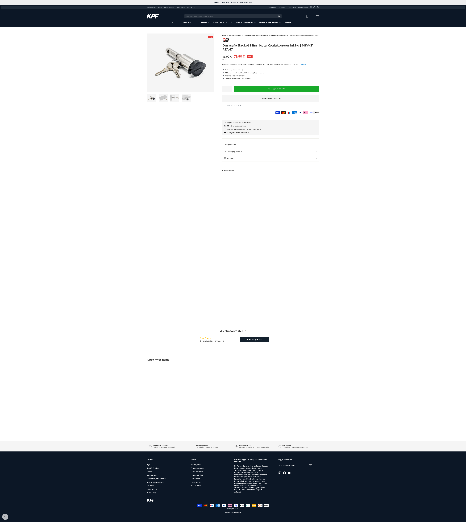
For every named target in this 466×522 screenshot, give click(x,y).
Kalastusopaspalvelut (166, 7)
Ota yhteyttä (180, 7)
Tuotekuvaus (230, 144)
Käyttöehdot (195, 479)
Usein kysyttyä (196, 465)
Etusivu (224, 35)
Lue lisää (303, 64)
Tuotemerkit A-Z (153, 489)
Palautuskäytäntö (197, 475)
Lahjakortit (191, 7)
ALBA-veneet (303, 7)
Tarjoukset (292, 7)
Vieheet (204, 22)
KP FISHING (151, 7)
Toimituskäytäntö (197, 472)
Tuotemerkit (282, 7)
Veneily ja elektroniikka (269, 22)
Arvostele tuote (254, 339)
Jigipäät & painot (188, 22)
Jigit (173, 22)
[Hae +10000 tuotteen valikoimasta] (279, 16)
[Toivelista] (312, 16)
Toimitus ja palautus (233, 151)
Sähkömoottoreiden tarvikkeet (279, 35)
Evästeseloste (196, 482)
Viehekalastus (219, 22)
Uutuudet (272, 7)
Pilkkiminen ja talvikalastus (242, 22)
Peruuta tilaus (196, 486)
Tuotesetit (288, 22)
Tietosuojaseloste (197, 468)
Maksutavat (229, 158)
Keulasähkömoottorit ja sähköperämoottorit (256, 35)
